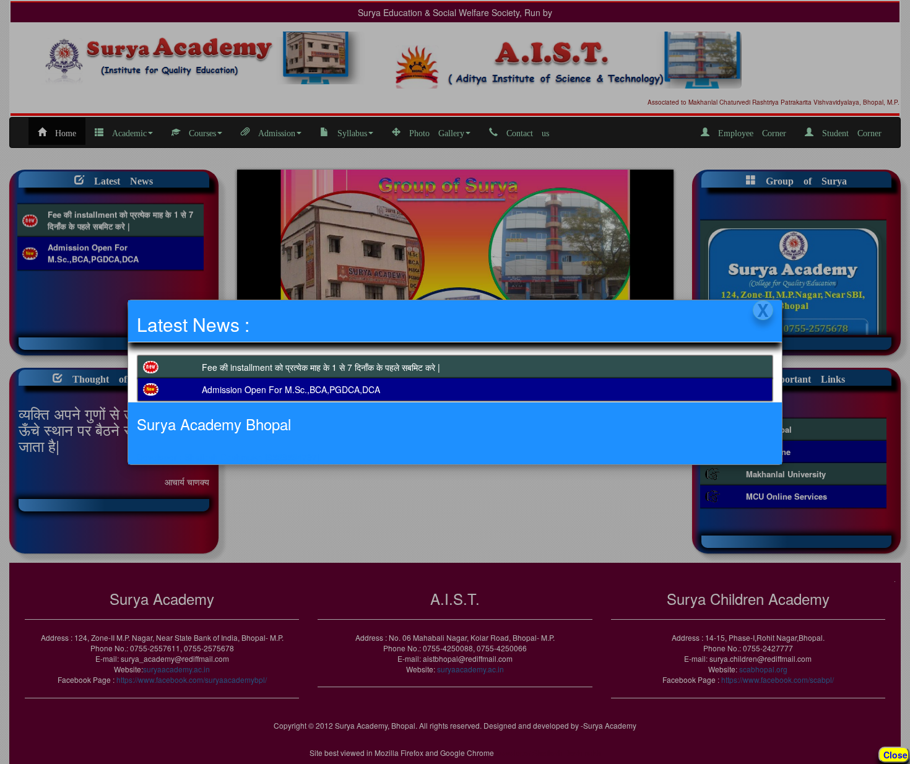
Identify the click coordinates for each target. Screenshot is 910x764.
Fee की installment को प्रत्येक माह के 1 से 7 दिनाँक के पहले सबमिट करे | (321, 367)
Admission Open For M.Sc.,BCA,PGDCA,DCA (291, 389)
